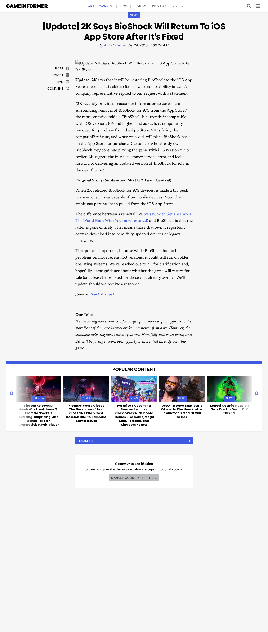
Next (256, 393)
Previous (11, 393)
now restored (135, 221)
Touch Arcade (101, 295)
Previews (159, 6)
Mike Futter (113, 46)
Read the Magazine (99, 6)
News (124, 6)
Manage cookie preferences (134, 477)
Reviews (140, 6)
